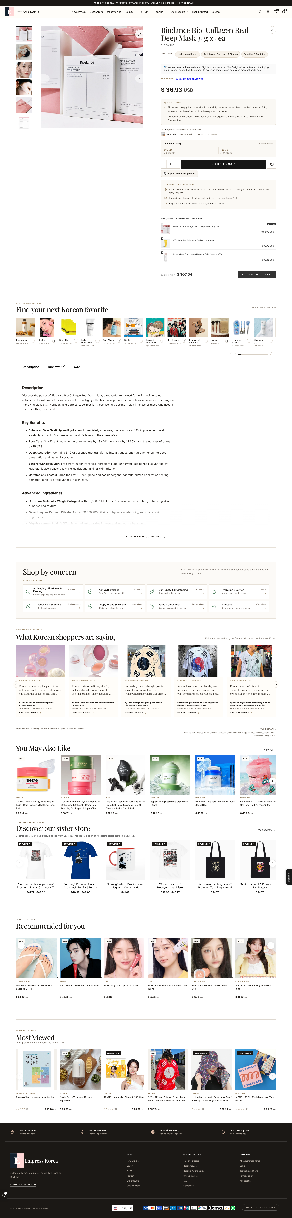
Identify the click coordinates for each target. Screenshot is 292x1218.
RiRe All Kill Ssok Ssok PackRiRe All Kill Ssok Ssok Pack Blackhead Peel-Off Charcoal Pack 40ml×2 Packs (125, 805)
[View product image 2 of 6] (24, 52)
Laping (195, 1093)
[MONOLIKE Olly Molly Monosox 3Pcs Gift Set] (255, 1069)
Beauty (129, 11)
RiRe (108, 798)
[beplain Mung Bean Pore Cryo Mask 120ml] (170, 775)
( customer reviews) (189, 78)
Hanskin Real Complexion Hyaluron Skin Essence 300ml (197, 254)
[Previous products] (21, 945)
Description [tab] (31, 367)
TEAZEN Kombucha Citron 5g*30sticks (124, 1097)
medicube (200, 798)
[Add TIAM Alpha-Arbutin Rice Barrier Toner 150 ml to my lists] (172, 974)
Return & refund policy (193, 1171)
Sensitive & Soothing (254, 54)
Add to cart (226, 164)
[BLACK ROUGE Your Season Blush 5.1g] (211, 958)
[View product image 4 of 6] (24, 87)
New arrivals (133, 1161)
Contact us (188, 1185)
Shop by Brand (200, 11)
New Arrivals (78, 11)
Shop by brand (133, 1185)
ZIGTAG (19, 798)
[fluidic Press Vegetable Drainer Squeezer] (80, 1069)
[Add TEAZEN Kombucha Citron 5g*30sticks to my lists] (128, 1085)
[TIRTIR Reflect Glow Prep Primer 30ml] (80, 958)
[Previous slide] (16, 684)
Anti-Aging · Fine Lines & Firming (221, 54)
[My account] (268, 12)
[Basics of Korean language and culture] (36, 1069)
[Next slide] (276, 684)
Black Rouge (198, 982)
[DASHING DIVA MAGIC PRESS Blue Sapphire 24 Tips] (36, 958)
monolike (240, 1093)
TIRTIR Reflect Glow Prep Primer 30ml (79, 985)
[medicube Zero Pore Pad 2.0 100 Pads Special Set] (215, 775)
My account (245, 1180)
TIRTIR (63, 982)
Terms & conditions (249, 1171)
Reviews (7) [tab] (56, 367)
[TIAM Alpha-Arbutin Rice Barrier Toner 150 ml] (168, 958)
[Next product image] (139, 78)
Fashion (159, 11)
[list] (146, 333)
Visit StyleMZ (267, 829)
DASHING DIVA (23, 982)
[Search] (260, 12)
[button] (31, 790)
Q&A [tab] (77, 367)
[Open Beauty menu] (135, 12)
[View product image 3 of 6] (24, 70)
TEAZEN (108, 1093)
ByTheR (151, 1093)
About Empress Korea (250, 1161)
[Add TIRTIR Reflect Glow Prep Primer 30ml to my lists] (84, 974)
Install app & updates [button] (260, 1207)
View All (268, 749)
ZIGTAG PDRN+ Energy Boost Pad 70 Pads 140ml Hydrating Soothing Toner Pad (35, 805)
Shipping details (186, 3)
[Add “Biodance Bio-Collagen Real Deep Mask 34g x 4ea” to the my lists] (271, 164)
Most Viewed (114, 11)
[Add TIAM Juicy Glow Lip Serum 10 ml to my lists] (128, 974)
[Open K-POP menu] (150, 12)
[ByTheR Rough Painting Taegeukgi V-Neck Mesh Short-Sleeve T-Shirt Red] (168, 1069)
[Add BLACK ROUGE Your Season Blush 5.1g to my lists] (215, 974)
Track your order (191, 1161)
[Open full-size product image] (139, 34)
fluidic (64, 1093)
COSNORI (65, 798)
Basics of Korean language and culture (36, 1097)
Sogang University (26, 1093)
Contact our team (21, 1184)
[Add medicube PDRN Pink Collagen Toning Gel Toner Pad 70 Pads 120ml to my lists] (263, 790)
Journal (216, 11)
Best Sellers (96, 11)
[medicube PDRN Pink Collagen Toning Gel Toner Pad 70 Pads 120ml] (260, 775)
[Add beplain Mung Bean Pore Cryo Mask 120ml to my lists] (174, 790)
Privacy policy (246, 1176)
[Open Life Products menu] (187, 12)
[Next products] (270, 945)
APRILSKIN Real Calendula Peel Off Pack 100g (193, 240)
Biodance (167, 45)
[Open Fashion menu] (165, 12)
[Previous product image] (45, 78)
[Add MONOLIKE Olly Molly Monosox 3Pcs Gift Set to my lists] (259, 1085)
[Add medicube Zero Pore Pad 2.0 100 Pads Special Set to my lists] (219, 790)
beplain (155, 798)
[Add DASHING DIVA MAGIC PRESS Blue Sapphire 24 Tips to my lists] (40, 974)
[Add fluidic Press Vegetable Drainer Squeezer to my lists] (84, 1085)
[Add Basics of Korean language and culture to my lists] (40, 1085)
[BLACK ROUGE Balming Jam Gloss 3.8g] (255, 958)
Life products (133, 1180)
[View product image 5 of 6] (24, 105)
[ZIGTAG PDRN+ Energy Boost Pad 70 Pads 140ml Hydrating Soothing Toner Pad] (36, 775)
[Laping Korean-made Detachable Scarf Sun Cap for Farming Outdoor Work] (211, 1069)
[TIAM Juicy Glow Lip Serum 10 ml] (124, 958)
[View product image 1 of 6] (24, 34)
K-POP (144, 11)
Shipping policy (190, 1176)
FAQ (185, 1180)
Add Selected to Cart (257, 274)
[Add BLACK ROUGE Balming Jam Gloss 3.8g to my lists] (259, 974)
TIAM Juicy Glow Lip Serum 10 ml (121, 985)
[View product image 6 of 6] (24, 123)
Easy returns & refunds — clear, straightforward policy (196, 203)
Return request (190, 1166)
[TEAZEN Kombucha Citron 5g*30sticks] (124, 1069)
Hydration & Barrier (188, 54)
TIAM (106, 982)
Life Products (178, 11)
